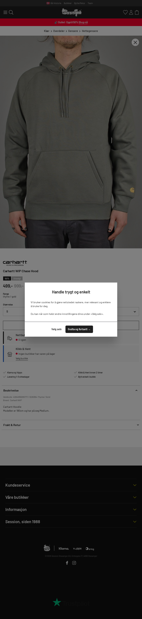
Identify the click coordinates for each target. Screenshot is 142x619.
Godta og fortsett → (79, 329)
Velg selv (56, 329)
